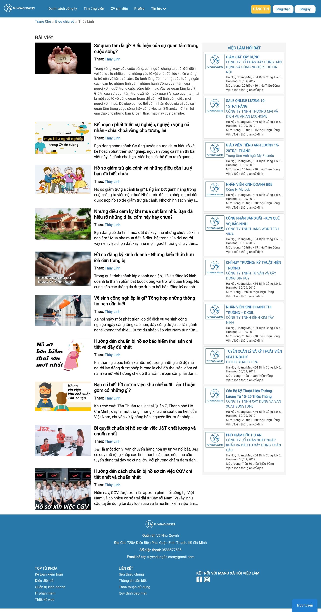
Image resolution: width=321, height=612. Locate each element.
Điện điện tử (44, 581)
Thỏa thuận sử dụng (134, 587)
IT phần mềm (45, 593)
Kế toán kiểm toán (49, 574)
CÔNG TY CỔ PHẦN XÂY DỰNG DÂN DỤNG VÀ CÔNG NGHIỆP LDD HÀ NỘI (254, 67)
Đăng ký (305, 9)
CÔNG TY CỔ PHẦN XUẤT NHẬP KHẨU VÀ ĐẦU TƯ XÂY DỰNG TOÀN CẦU (253, 445)
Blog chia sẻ (64, 21)
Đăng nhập (283, 9)
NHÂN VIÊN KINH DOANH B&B (249, 184)
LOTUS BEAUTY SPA (242, 362)
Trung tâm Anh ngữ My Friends (250, 156)
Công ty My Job (238, 189)
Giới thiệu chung (131, 574)
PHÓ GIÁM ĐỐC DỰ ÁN (243, 435)
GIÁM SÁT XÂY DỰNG (242, 57)
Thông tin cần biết (133, 581)
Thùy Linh (112, 59)
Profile (139, 9)
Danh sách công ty (62, 9)
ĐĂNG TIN (261, 9)
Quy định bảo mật (133, 593)
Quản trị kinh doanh (50, 587)
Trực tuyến (304, 605)
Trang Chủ (43, 21)
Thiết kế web (44, 600)
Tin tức (157, 9)
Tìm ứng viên (94, 9)
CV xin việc (119, 9)
